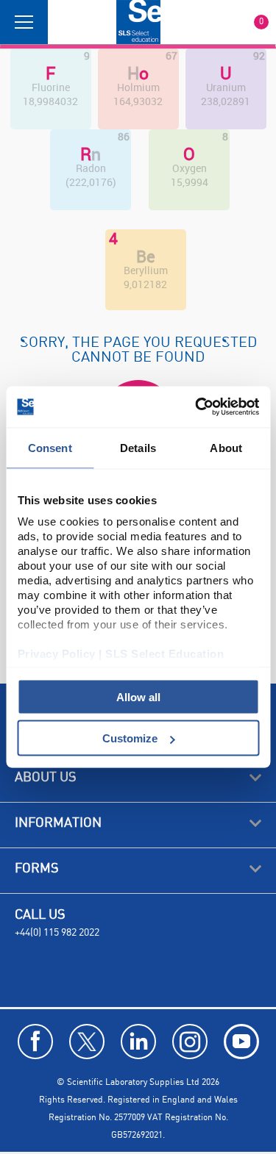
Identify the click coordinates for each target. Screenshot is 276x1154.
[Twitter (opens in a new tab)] (87, 1041)
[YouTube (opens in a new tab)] (241, 1041)
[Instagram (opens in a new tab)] (190, 1041)
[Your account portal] (64, 22)
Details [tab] (138, 447)
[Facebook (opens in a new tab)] (35, 1041)
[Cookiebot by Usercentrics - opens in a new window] (196, 407)
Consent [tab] (50, 447)
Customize (130, 738)
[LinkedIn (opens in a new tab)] (138, 1041)
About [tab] (226, 447)
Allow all (138, 696)
